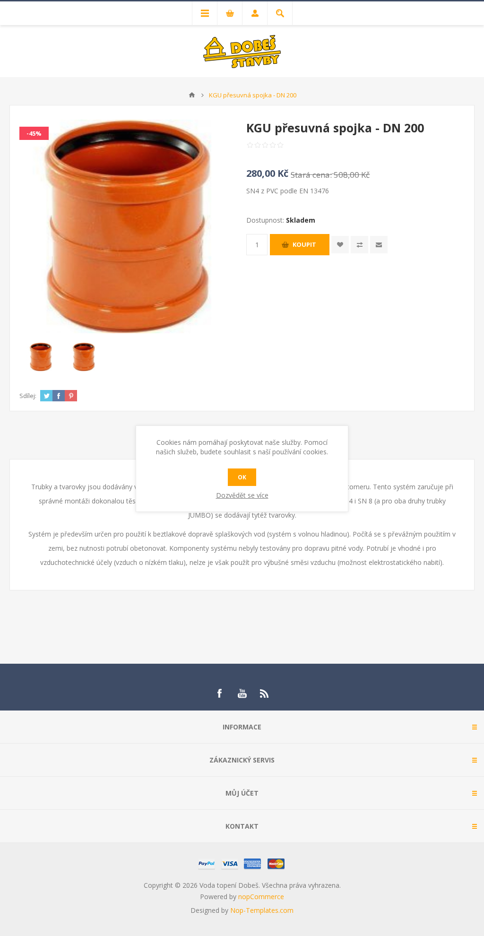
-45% (34, 133)
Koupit (304, 244)
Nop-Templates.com (262, 910)
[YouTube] (242, 693)
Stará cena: (311, 174)
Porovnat (359, 244)
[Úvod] (192, 95)
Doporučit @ (379, 244)
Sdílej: (27, 395)
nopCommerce (261, 896)
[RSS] (264, 693)
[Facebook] (219, 693)
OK (242, 477)
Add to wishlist (340, 244)
